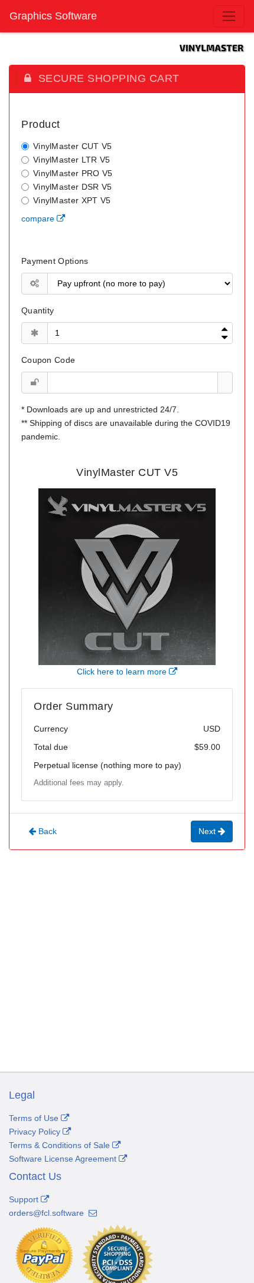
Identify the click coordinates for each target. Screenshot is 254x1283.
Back (46, 831)
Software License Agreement (64, 1158)
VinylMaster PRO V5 (72, 173)
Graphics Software (53, 16)
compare (39, 218)
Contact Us (35, 1176)
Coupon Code (48, 360)
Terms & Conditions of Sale (60, 1145)
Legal (22, 1095)
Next (208, 831)
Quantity (37, 310)
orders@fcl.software (47, 1213)
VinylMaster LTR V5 (71, 159)
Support (23, 1199)
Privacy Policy (36, 1131)
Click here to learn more (123, 671)
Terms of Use (35, 1118)
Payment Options (55, 261)
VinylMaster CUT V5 (72, 146)
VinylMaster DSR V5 (72, 186)
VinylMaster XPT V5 (71, 200)
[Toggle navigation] (229, 16)
